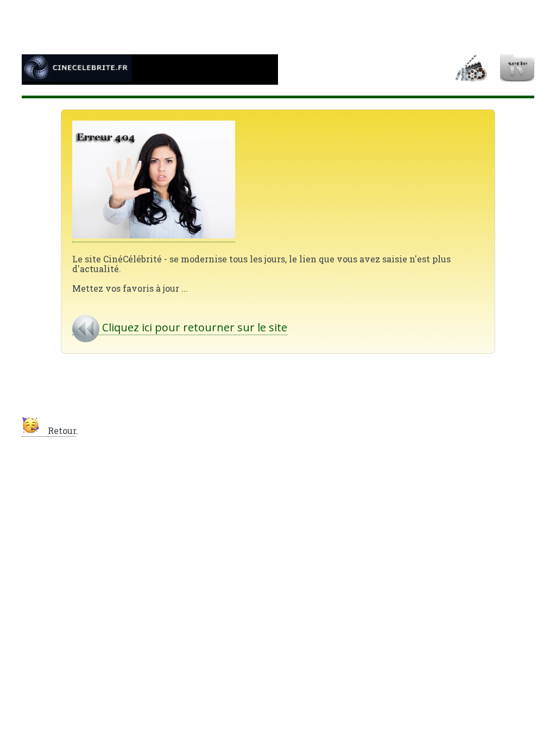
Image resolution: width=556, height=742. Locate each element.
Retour (62, 430)
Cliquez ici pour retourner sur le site (193, 327)
